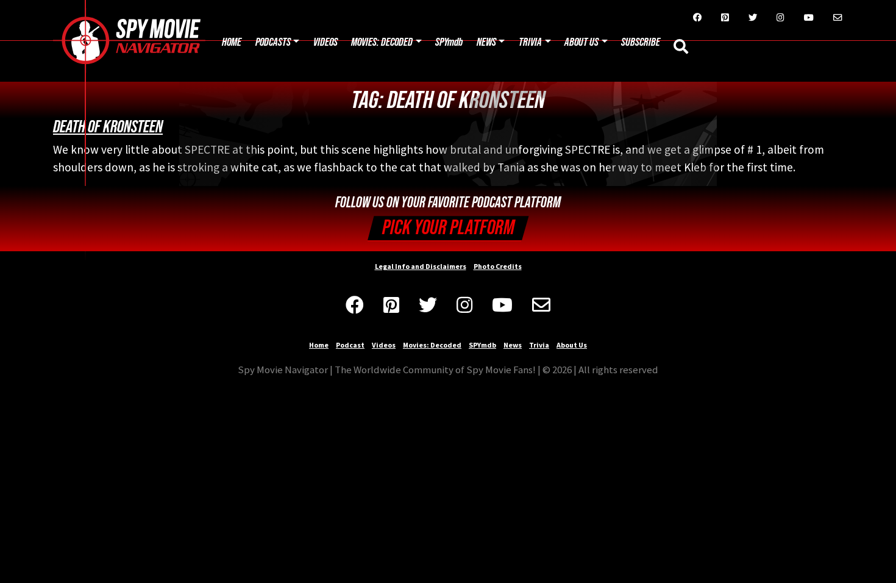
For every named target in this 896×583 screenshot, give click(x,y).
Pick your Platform (448, 228)
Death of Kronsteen (108, 126)
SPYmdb (449, 42)
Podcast (350, 344)
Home (231, 42)
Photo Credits (498, 266)
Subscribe (640, 42)
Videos (325, 42)
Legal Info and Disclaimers (420, 266)
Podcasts (273, 42)
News (486, 42)
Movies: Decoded (382, 42)
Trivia (530, 42)
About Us (581, 42)
